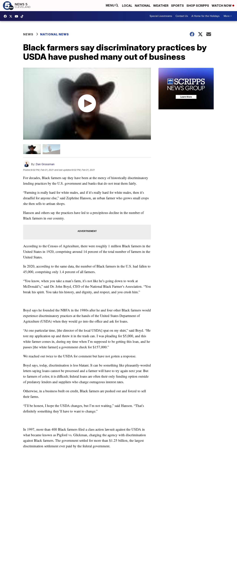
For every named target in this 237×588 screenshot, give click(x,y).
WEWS (11, 16)
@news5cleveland (23, 16)
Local (127, 5)
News (28, 34)
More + (228, 16)
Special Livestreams (161, 16)
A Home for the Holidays (205, 16)
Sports (177, 5)
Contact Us (182, 16)
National (143, 5)
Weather (160, 5)
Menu (110, 5)
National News (54, 34)
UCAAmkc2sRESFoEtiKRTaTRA (17, 16)
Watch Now (222, 5)
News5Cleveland (6, 16)
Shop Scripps (197, 5)
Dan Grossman (45, 164)
